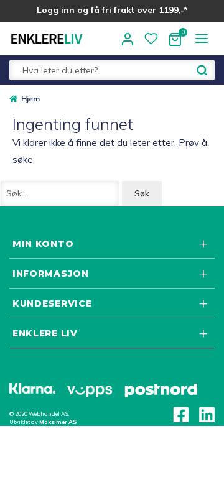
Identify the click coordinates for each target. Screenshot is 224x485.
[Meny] (201, 38)
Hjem (30, 98)
